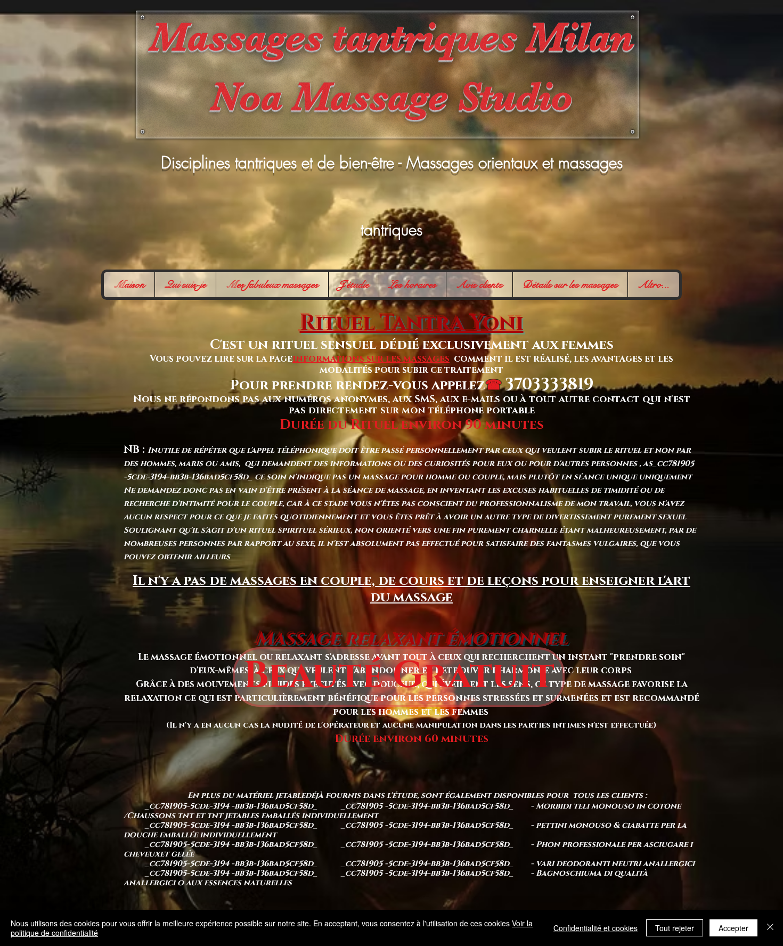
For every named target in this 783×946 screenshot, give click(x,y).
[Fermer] (770, 927)
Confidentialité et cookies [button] (595, 928)
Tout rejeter (674, 928)
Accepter (733, 928)
